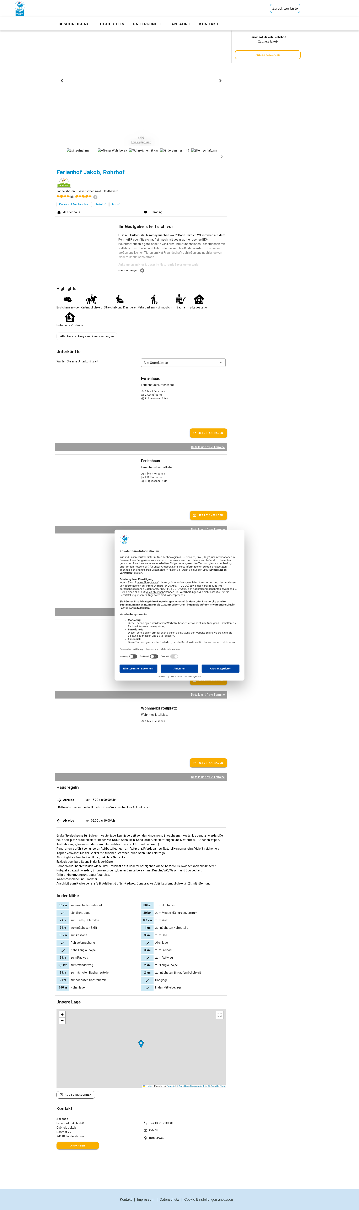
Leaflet (148, 1086)
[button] (183, 362)
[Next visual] (220, 80)
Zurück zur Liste (285, 8)
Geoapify (171, 1086)
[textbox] (172, 250)
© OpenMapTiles (216, 1086)
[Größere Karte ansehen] (219, 1015)
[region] (141, 1048)
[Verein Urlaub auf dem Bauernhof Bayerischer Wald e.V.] (19, 8)
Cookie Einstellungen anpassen (208, 1199)
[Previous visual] (62, 80)
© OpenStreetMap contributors (192, 1086)
